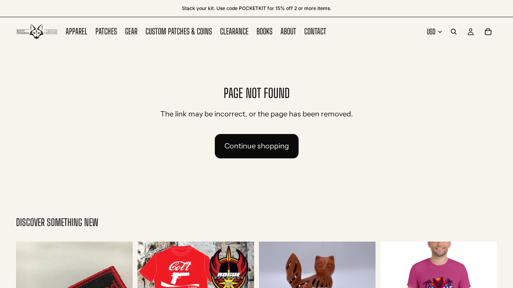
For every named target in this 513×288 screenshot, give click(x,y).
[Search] (454, 31)
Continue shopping (256, 146)
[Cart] (488, 31)
